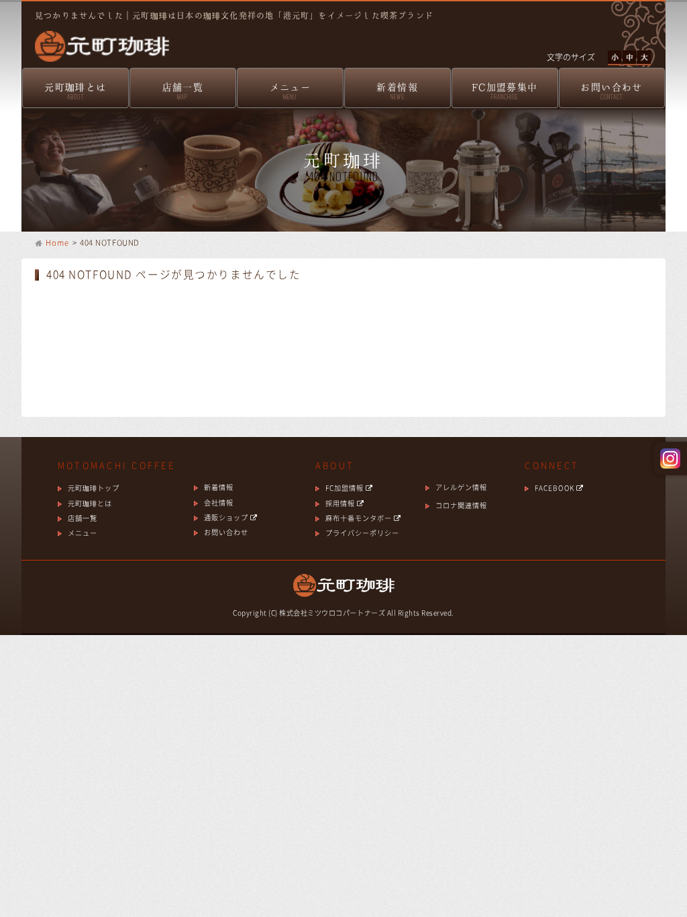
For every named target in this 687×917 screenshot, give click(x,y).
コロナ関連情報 (461, 505)
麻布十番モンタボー (359, 518)
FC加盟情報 (345, 488)
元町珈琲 (95, 37)
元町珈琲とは (75, 91)
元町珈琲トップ (93, 488)
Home (58, 242)
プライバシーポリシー (362, 533)
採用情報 (341, 503)
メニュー (290, 91)
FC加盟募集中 (505, 91)
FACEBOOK (555, 488)
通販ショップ (227, 517)
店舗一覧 (183, 91)
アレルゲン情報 (461, 487)
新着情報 (397, 91)
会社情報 (218, 502)
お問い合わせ (611, 91)
